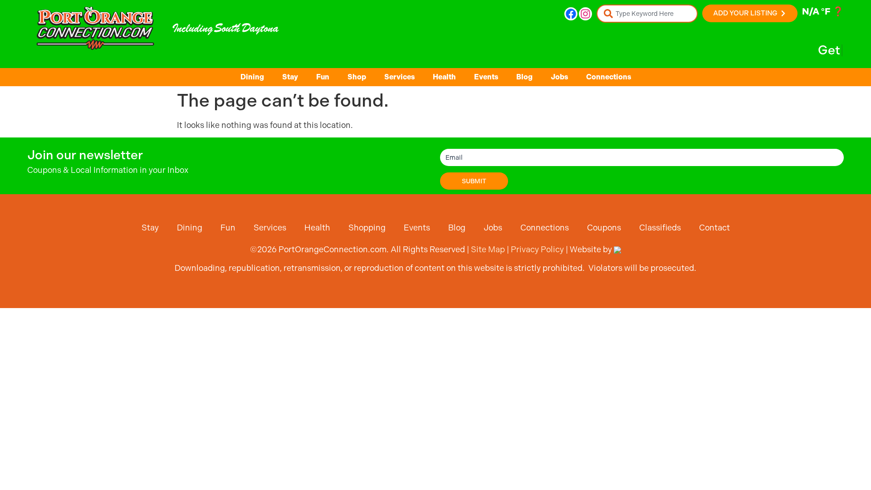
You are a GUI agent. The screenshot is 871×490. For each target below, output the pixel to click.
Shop (356, 77)
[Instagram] (585, 13)
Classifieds (660, 227)
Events (486, 77)
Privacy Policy (537, 249)
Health (444, 77)
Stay (290, 77)
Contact (714, 227)
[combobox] (647, 14)
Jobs (559, 77)
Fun (322, 77)
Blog (524, 77)
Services (399, 77)
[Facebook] (570, 13)
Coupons (604, 227)
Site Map (488, 249)
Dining (252, 77)
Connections (608, 77)
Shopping (367, 227)
